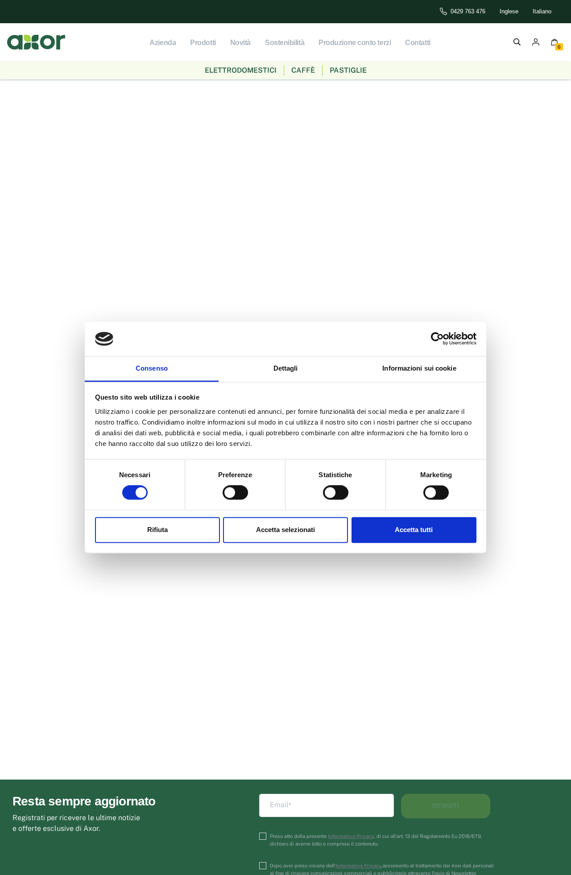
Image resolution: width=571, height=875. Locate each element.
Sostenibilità (284, 42)
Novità (240, 42)
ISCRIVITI (445, 806)
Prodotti (202, 42)
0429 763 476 (468, 11)
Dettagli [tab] (285, 368)
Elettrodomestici (241, 70)
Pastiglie (348, 70)
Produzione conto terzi (355, 42)
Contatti (417, 42)
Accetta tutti (414, 529)
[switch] (235, 493)
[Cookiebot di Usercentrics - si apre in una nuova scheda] (437, 339)
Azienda (162, 42)
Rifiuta (157, 529)
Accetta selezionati (285, 529)
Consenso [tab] (152, 368)
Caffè (303, 70)
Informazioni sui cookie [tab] (419, 368)
